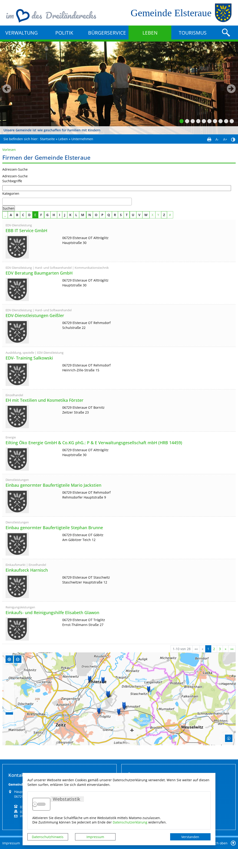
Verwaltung (21, 32)
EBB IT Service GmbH (26, 230)
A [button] (11, 215)
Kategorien (10, 193)
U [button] (133, 215)
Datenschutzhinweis (47, 837)
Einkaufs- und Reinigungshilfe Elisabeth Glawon (52, 612)
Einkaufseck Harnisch (27, 570)
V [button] (139, 215)
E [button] (35, 215)
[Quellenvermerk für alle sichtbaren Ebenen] (228, 738)
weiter (231, 88)
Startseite (47, 139)
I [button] (59, 215)
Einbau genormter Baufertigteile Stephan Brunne (54, 527)
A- (217, 139)
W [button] (146, 215)
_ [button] (5, 215)
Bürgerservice (107, 32)
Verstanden (190, 837)
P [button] (102, 215)
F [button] (41, 215)
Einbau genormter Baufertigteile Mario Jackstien (53, 485)
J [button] (64, 215)
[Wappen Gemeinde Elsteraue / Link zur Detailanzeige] (33, 247)
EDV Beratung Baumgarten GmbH (39, 273)
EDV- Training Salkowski (29, 358)
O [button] (96, 215)
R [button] (115, 215)
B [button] (17, 215)
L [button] (76, 215)
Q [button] (108, 215)
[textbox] (5, 201)
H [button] (54, 215)
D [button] (29, 215)
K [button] (70, 215)
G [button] (47, 215)
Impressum (95, 837)
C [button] (23, 215)
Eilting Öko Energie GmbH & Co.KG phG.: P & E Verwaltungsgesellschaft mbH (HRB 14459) (94, 442)
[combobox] (67, 201)
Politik (64, 32)
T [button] (127, 215)
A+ (225, 139)
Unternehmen (82, 139)
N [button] (89, 215)
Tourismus (193, 32)
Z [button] (164, 215)
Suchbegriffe (12, 181)
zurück (6, 88)
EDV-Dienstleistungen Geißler (35, 315)
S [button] (121, 215)
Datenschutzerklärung (130, 822)
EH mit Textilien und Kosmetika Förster (44, 400)
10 (232, 121)
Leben (150, 32)
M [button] (82, 215)
